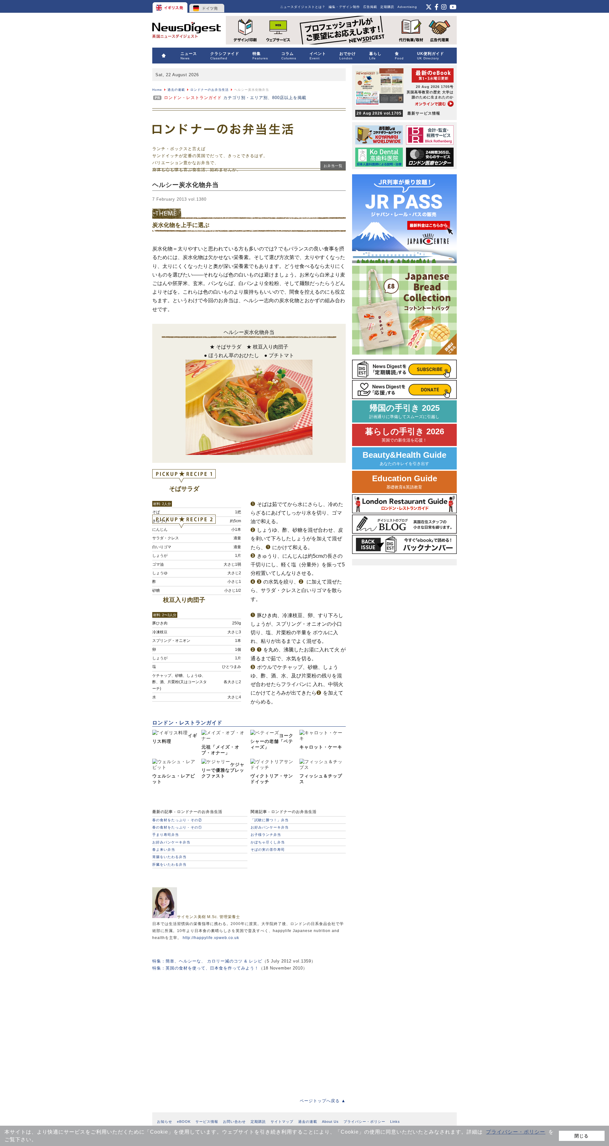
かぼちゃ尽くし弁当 (268, 842)
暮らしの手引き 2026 (404, 435)
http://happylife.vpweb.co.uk (211, 938)
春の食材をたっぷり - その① (177, 827)
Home (157, 89)
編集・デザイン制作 (344, 7)
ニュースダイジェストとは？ (302, 7)
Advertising (407, 7)
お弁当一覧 (333, 166)
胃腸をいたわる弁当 (169, 857)
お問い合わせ (234, 1121)
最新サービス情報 (398, 113)
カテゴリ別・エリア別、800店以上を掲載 (235, 97)
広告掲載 (370, 7)
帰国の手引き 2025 (404, 411)
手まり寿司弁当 (165, 834)
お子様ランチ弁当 (266, 834)
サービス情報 (206, 1121)
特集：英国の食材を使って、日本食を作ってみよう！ (205, 968)
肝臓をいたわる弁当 (169, 864)
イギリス (170, 6)
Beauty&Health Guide (404, 458)
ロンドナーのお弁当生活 (209, 89)
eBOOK (184, 1121)
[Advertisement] (249, 1030)
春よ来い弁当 (163, 849)
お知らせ (164, 1121)
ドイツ (207, 6)
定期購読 (387, 7)
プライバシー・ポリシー (515, 1132)
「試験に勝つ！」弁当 (270, 820)
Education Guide (404, 482)
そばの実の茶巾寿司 (268, 849)
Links (395, 1121)
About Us (330, 1121)
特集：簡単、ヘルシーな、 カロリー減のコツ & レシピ (207, 961)
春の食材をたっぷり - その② (177, 820)
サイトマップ (282, 1121)
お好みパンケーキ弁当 (171, 842)
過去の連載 (176, 89)
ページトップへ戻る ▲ (323, 1100)
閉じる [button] (581, 1135)
